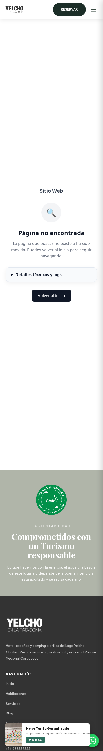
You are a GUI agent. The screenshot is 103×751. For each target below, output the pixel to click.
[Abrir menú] (94, 9)
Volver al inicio (51, 295)
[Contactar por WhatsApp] (92, 740)
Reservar (69, 9)
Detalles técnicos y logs (39, 274)
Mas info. (35, 740)
